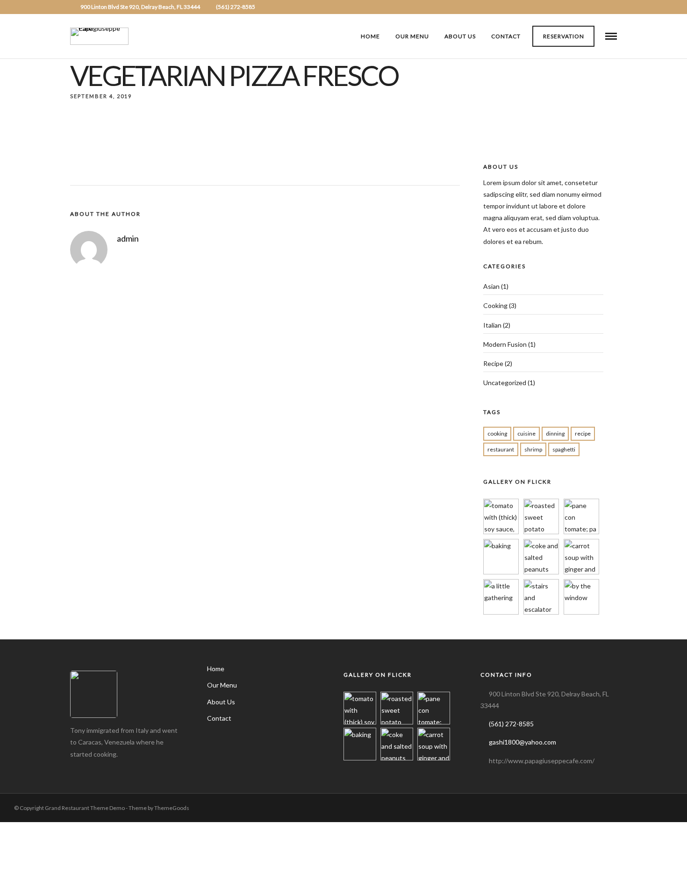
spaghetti (563, 449)
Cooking (495, 305)
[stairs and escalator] (541, 612)
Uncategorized (504, 383)
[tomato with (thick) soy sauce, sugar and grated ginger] (501, 532)
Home (370, 36)
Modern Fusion (505, 344)
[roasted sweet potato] (541, 532)
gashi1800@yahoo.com (522, 742)
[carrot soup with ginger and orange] (581, 572)
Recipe (493, 363)
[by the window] (581, 612)
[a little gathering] (501, 612)
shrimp (533, 449)
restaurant (500, 449)
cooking (497, 433)
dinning (555, 433)
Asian (491, 286)
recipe (583, 433)
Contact (506, 36)
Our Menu (412, 36)
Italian (492, 325)
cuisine (526, 433)
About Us (460, 36)
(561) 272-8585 (235, 6)
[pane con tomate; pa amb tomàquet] (581, 532)
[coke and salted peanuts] (541, 572)
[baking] (501, 572)
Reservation (563, 36)
